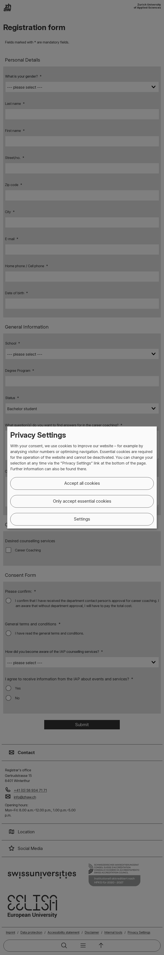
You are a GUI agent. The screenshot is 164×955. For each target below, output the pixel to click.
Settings (82, 519)
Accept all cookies (82, 483)
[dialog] (82, 477)
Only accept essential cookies (82, 501)
